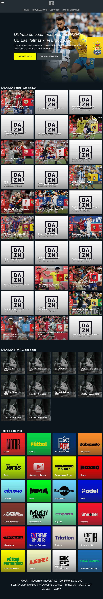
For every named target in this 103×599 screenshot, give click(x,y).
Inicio (26, 10)
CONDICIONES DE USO (71, 580)
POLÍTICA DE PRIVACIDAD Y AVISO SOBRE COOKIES (36, 584)
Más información (71, 10)
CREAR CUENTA (25, 56)
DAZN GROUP (85, 584)
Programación (39, 10)
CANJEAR (46, 588)
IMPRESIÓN (70, 584)
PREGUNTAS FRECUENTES (43, 580)
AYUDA (24, 580)
